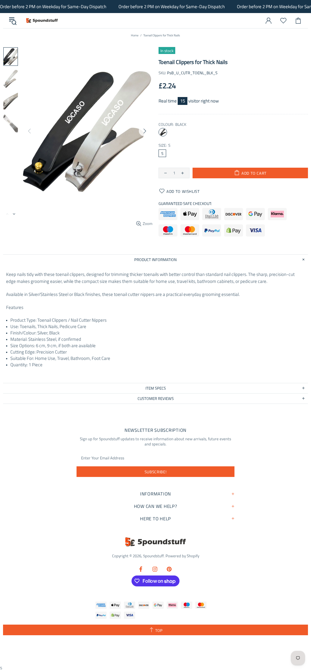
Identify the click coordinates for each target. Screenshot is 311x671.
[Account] (268, 20)
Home (134, 35)
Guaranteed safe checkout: (185, 203)
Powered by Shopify (182, 556)
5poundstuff (41, 20)
